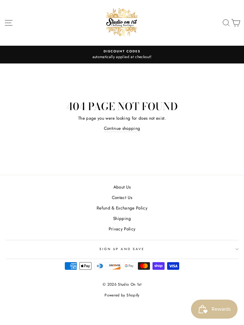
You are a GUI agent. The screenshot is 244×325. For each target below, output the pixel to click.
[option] (122, 54)
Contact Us (122, 197)
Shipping (122, 218)
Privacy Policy (122, 229)
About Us (122, 187)
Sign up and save (122, 249)
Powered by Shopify (122, 295)
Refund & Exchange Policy (122, 208)
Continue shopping (122, 128)
